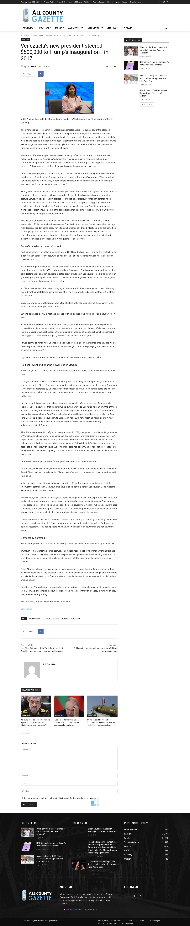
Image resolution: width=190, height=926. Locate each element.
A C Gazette (31, 66)
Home (23, 35)
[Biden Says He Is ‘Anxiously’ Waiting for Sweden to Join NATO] (79, 832)
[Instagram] (163, 2)
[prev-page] (22, 732)
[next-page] (27, 732)
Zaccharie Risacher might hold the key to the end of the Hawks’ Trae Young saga (102, 864)
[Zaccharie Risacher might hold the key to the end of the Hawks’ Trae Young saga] (79, 865)
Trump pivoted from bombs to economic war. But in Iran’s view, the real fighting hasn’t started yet (101, 722)
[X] (167, 2)
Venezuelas (75, 618)
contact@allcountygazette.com (84, 909)
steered (56, 618)
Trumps (65, 618)
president (46, 618)
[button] (166, 28)
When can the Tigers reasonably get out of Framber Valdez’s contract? (154, 50)
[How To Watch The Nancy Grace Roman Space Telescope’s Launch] (131, 94)
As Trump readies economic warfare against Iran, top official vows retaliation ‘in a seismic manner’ (35, 722)
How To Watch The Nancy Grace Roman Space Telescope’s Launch (153, 93)
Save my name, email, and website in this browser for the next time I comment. (60, 798)
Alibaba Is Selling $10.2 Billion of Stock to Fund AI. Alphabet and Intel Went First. (153, 78)
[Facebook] (160, 2)
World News (32, 35)
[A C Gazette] (22, 66)
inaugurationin (34, 618)
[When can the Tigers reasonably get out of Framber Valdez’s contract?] (131, 51)
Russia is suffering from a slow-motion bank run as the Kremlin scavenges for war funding (67, 722)
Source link (26, 609)
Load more (145, 104)
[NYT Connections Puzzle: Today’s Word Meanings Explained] (131, 65)
